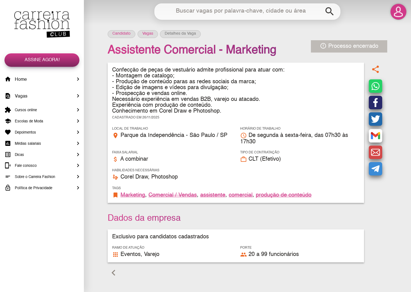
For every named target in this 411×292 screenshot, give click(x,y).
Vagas (20, 96)
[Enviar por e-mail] (375, 152)
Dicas (19, 154)
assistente (212, 195)
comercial (240, 195)
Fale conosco (25, 166)
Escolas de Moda (28, 121)
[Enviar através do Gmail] (375, 136)
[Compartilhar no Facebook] (375, 102)
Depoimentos (25, 132)
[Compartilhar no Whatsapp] (375, 86)
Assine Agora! (42, 60)
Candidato (121, 33)
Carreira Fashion (42, 24)
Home (20, 79)
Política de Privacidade (33, 188)
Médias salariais (27, 144)
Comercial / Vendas (172, 195)
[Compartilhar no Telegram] (375, 168)
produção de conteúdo (283, 195)
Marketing (133, 195)
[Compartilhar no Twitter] (375, 119)
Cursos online (25, 110)
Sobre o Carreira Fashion (34, 177)
